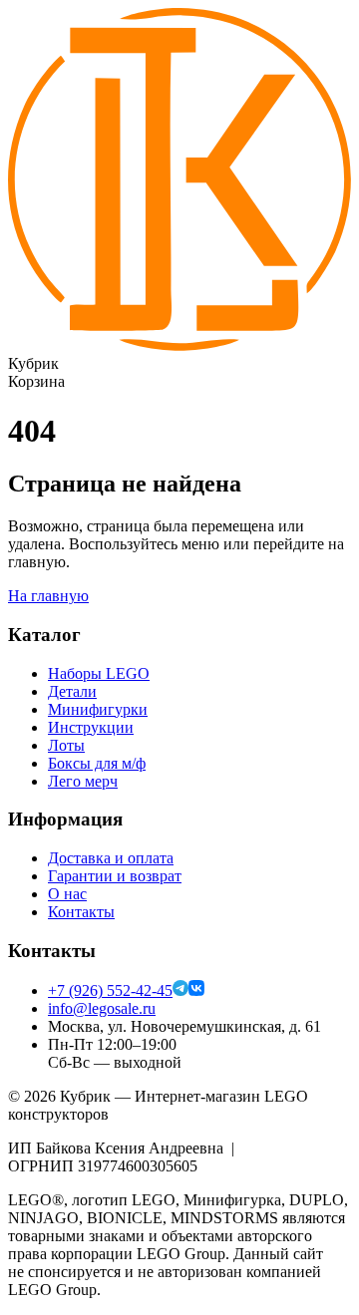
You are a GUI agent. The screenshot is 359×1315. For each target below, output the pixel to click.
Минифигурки (98, 709)
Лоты (66, 745)
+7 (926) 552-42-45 (110, 990)
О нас (67, 893)
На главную (48, 595)
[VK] (196, 990)
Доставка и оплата (111, 857)
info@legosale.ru (102, 1008)
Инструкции (91, 727)
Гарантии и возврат (114, 875)
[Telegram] (180, 990)
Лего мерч (83, 781)
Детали (72, 691)
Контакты (81, 911)
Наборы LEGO (99, 673)
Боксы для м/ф (97, 763)
